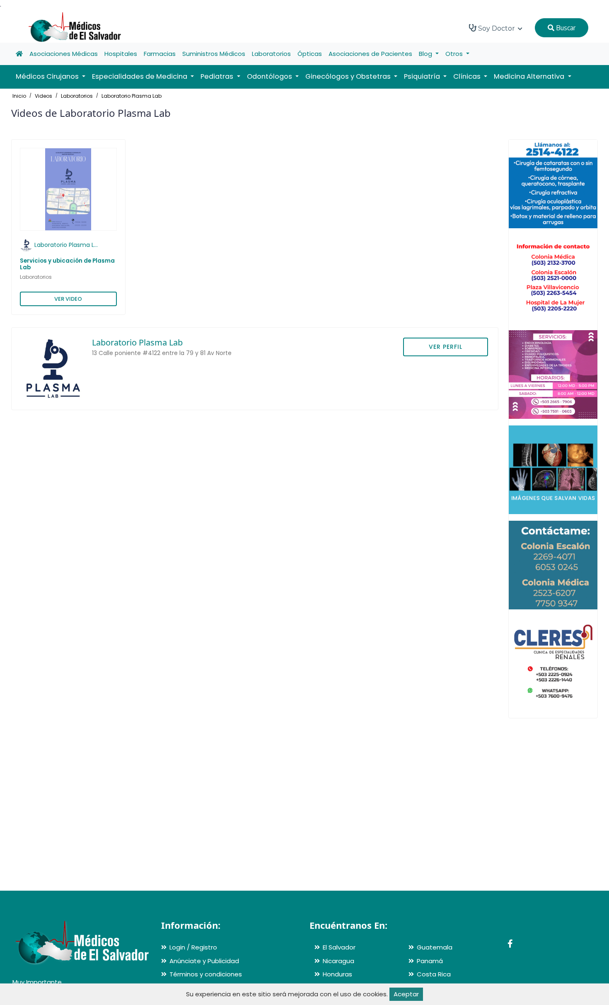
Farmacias (160, 53)
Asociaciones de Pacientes (370, 53)
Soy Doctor (496, 28)
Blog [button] (426, 53)
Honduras (337, 974)
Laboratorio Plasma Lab (132, 95)
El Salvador (339, 947)
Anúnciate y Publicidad (204, 961)
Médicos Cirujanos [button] (48, 76)
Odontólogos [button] (270, 76)
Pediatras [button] (218, 76)
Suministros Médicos (213, 53)
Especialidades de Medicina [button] (140, 76)
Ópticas (309, 53)
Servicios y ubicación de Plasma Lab (67, 264)
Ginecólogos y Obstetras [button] (348, 76)
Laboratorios (271, 53)
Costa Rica (434, 974)
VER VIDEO (68, 299)
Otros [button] (454, 53)
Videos (43, 95)
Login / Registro (193, 947)
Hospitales (120, 53)
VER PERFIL (445, 347)
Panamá (430, 961)
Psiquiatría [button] (423, 76)
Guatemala (434, 947)
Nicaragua (338, 961)
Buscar (564, 28)
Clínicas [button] (467, 76)
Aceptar (406, 994)
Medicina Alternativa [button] (530, 76)
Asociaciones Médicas (63, 53)
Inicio (19, 95)
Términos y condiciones (205, 974)
